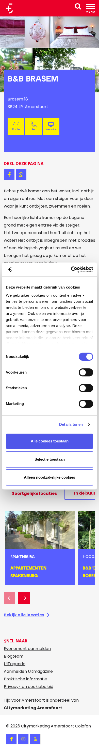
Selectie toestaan (50, 459)
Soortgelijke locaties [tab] (34, 493)
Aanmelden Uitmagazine (28, 671)
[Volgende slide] (24, 598)
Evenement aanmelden (27, 649)
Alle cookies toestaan (50, 441)
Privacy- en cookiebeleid (28, 686)
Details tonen (71, 424)
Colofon (83, 726)
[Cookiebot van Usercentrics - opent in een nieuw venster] (71, 269)
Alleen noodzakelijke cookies (49, 477)
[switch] (86, 372)
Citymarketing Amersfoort (47, 726)
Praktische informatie (25, 679)
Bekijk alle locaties (24, 615)
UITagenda (14, 664)
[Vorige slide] (9, 598)
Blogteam (13, 656)
